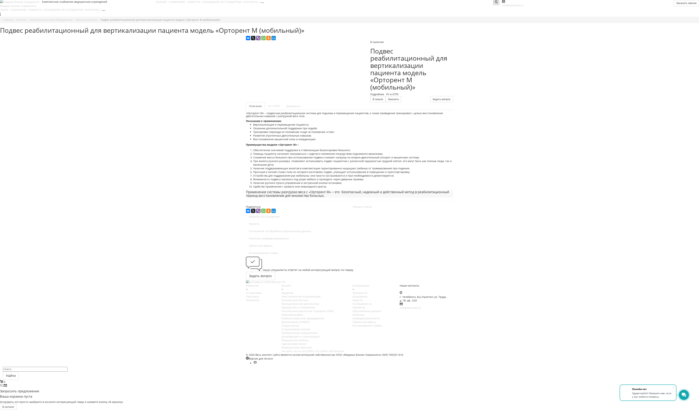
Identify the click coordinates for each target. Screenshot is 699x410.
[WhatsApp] (263, 38)
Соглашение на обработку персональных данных (280, 231)
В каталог (8, 407)
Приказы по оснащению (264, 216)
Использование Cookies (264, 253)
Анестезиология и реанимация (301, 296)
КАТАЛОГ (162, 2)
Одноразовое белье (293, 344)
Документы (294, 106)
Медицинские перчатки (296, 347)
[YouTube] (255, 363)
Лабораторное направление (299, 333)
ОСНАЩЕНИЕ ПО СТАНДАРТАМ (222, 2)
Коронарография (292, 314)
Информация (360, 285)
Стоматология (290, 325)
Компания (252, 285)
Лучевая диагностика (294, 300)
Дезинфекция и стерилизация (300, 336)
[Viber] (258, 38)
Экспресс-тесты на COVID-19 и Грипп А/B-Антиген (312, 351)
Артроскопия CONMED (295, 322)
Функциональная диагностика (300, 303)
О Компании (254, 293)
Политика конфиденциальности (269, 238)
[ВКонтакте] (248, 38)
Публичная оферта (261, 245)
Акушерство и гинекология (298, 307)
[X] (253, 38)
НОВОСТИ (194, 2)
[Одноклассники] (268, 38)
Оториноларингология (295, 329)
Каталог (286, 285)
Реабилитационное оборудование (302, 318)
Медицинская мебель (295, 340)
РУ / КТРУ (274, 106)
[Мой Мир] (273, 38)
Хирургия (287, 293)
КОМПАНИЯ (177, 2)
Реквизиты (252, 300)
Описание (255, 106)
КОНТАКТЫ (251, 2)
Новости (254, 224)
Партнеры (252, 296)
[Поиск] (496, 2)
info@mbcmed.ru (512, 5)
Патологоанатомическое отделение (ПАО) (307, 311)
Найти (11, 375)
